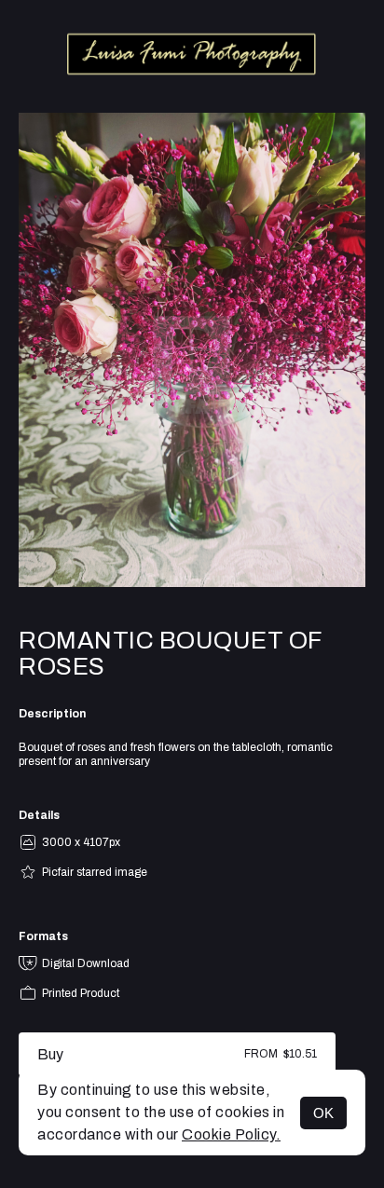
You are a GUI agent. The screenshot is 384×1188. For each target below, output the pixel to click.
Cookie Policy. (231, 1134)
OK (323, 1113)
